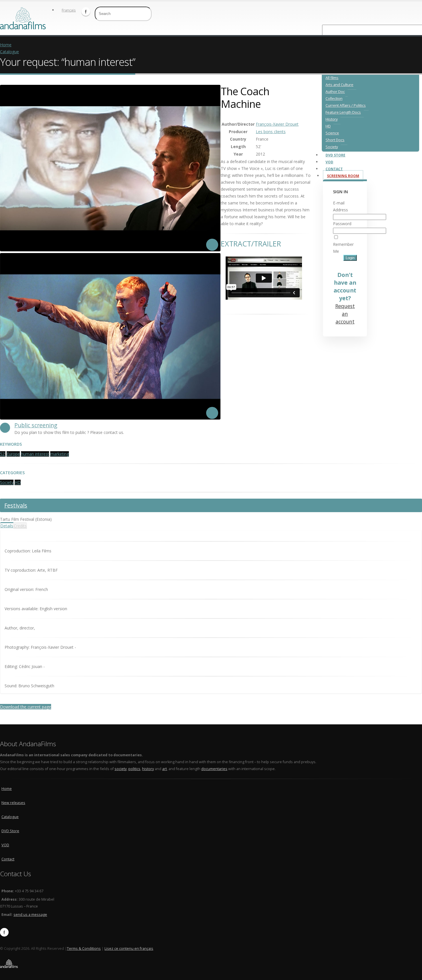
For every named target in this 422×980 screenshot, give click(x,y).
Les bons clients (271, 131)
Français (69, 10)
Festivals (15, 505)
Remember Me (343, 248)
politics (134, 768)
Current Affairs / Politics (346, 105)
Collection (334, 98)
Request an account (345, 314)
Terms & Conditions (84, 948)
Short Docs (335, 139)
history (148, 768)
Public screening (35, 425)
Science (332, 133)
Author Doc (335, 91)
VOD (329, 162)
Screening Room (343, 175)
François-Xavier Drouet (277, 124)
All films (332, 77)
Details (6, 526)
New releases (13, 802)
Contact (334, 168)
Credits (20, 526)
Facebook (86, 11)
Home (5, 44)
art (164, 768)
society (121, 768)
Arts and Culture (339, 84)
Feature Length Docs (343, 112)
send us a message (30, 914)
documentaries (214, 768)
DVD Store (335, 155)
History (332, 119)
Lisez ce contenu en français (128, 948)
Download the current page (25, 706)
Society (332, 146)
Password (342, 223)
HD (328, 126)
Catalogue (9, 51)
